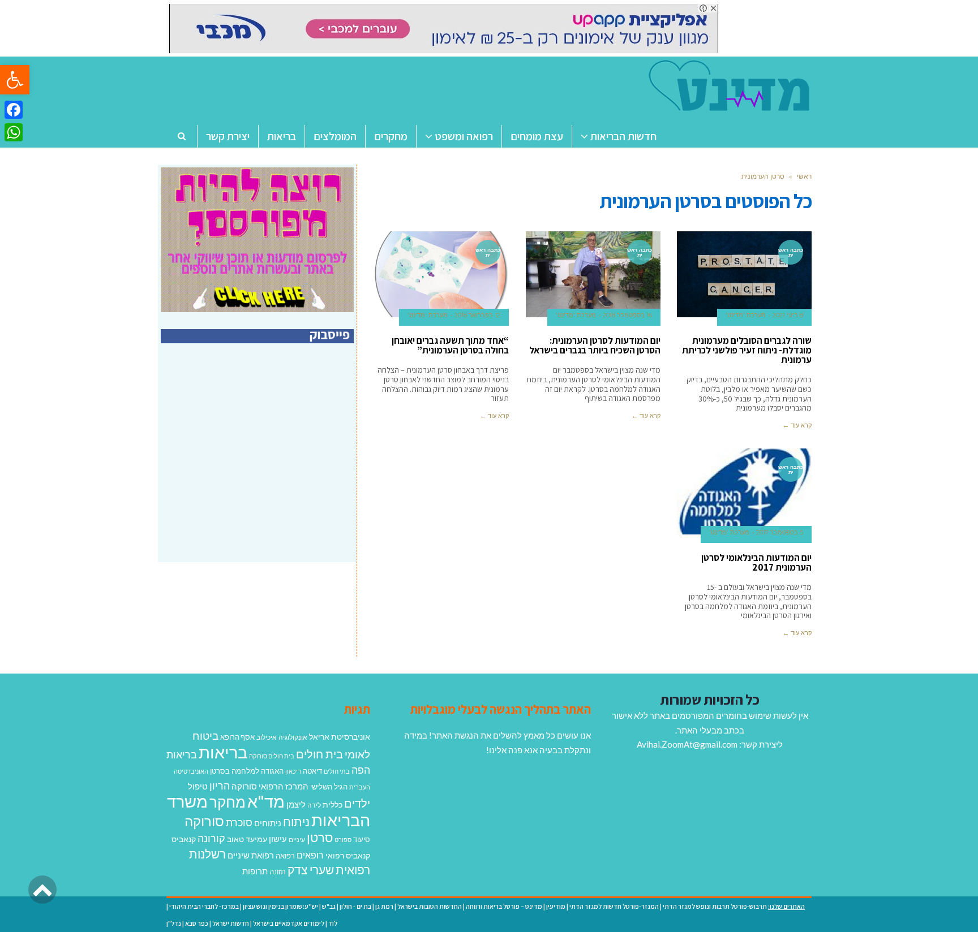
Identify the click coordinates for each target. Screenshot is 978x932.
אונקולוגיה (292, 737)
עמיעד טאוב (247, 839)
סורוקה (204, 821)
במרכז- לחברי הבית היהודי (204, 906)
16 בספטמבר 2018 (627, 315)
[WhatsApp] (13, 132)
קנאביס (183, 839)
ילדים (357, 803)
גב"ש (329, 906)
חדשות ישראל (230, 923)
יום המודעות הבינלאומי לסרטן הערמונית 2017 (756, 562)
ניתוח (296, 822)
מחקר (227, 802)
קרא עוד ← (797, 425)
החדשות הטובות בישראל (429, 906)
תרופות (255, 871)
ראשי (804, 176)
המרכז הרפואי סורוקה (269, 786)
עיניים (297, 839)
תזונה (277, 871)
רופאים (310, 854)
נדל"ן (173, 923)
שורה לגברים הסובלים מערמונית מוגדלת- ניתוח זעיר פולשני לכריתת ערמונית (747, 350)
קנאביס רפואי (347, 855)
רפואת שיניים (251, 855)
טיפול (198, 786)
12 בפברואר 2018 (477, 315)
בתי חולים (337, 771)
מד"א (266, 801)
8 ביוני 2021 (788, 315)
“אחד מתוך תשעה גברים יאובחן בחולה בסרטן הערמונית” (450, 345)
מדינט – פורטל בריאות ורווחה (504, 906)
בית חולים (319, 754)
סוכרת (239, 823)
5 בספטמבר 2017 (779, 532)
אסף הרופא (237, 737)
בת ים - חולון (355, 906)
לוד (332, 923)
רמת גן (384, 906)
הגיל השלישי (329, 786)
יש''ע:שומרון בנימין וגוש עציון (280, 906)
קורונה (211, 838)
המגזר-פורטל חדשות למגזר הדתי (614, 906)
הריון (219, 786)
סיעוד (361, 839)
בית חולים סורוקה (271, 756)
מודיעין (555, 906)
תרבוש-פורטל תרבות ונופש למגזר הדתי (715, 906)
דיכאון (293, 771)
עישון (278, 839)
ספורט (342, 839)
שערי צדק (311, 870)
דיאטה (312, 771)
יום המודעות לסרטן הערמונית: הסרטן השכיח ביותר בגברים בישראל (594, 345)
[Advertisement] (259, 465)
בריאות (223, 752)
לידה (314, 805)
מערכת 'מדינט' (746, 315)
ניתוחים (267, 823)
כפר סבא (196, 923)
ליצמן (296, 804)
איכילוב (266, 737)
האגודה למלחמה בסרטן (247, 770)
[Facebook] (13, 109)
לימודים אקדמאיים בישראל (288, 923)
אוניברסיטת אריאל (339, 736)
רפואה (285, 856)
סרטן (320, 837)
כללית (332, 804)
